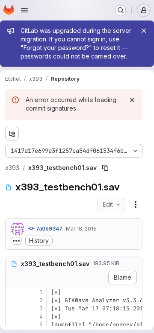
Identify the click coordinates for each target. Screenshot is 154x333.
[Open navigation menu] (24, 10)
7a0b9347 (48, 228)
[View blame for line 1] (13, 292)
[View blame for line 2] (13, 300)
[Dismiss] (132, 100)
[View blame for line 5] (13, 325)
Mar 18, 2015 (81, 228)
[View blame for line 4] (13, 317)
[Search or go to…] (121, 10)
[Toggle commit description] (16, 241)
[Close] (144, 31)
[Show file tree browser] (12, 133)
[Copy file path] (105, 168)
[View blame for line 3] (13, 308)
